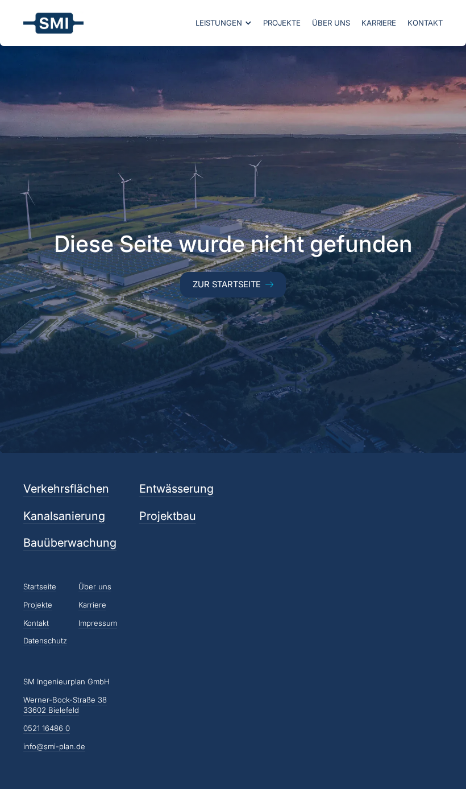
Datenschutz (45, 640)
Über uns (331, 22)
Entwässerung (176, 488)
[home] (53, 23)
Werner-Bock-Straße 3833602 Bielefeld (65, 705)
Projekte (282, 22)
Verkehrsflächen (66, 488)
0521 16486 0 (46, 728)
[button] (223, 23)
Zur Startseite (227, 284)
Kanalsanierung (64, 516)
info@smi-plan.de (54, 746)
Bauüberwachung (69, 543)
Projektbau (167, 516)
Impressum (97, 622)
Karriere (378, 22)
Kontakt (425, 22)
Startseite (39, 586)
